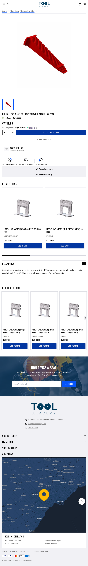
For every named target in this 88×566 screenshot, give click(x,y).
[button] (19, 128)
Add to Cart (51, 132)
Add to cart (15, 346)
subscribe (69, 384)
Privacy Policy (24, 551)
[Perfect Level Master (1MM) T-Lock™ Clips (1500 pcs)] (44, 320)
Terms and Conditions (10, 551)
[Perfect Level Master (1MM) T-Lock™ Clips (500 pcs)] (73, 320)
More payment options (44, 139)
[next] (85, 318)
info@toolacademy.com (37, 424)
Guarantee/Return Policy (39, 551)
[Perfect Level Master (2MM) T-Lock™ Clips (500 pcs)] (15, 320)
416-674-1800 (33, 428)
